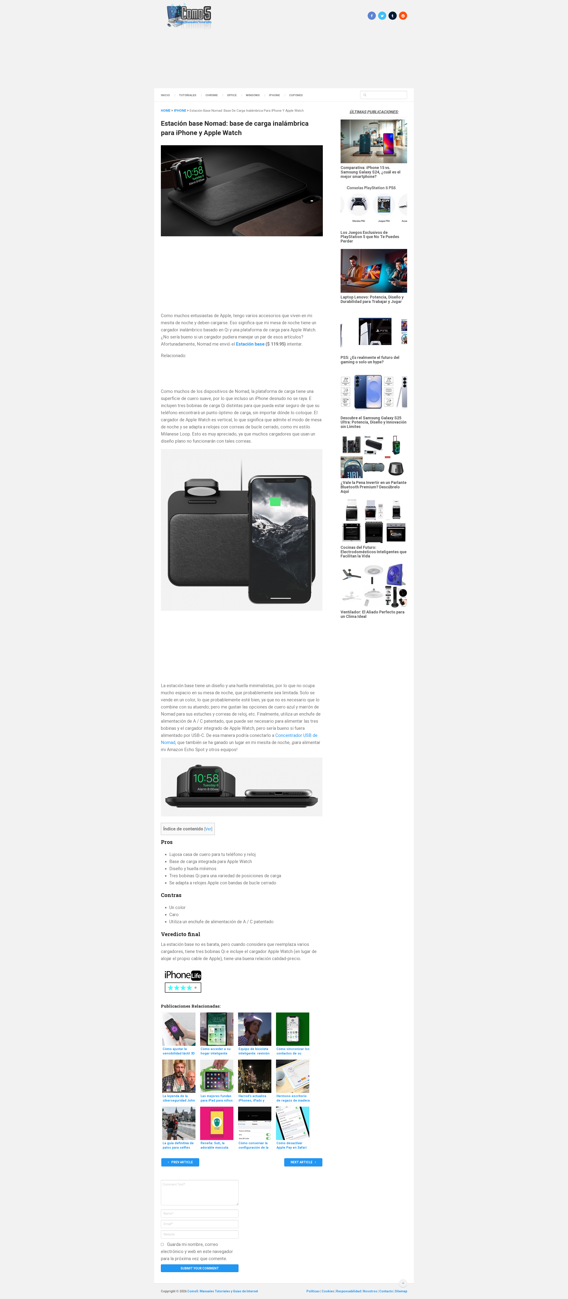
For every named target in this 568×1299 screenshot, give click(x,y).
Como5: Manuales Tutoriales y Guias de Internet (222, 1291)
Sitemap (401, 1291)
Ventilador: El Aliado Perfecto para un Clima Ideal (372, 614)
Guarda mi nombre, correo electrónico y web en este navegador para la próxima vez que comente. (197, 1251)
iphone (180, 111)
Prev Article (182, 1162)
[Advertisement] (284, 59)
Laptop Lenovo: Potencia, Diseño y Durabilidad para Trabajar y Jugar (372, 299)
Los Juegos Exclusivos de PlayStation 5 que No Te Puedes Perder (370, 237)
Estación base (250, 344)
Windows (253, 95)
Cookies (328, 1291)
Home (166, 111)
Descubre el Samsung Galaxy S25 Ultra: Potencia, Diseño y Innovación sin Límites (373, 422)
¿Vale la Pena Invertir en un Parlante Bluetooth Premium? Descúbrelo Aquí (373, 487)
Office (232, 95)
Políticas (313, 1291)
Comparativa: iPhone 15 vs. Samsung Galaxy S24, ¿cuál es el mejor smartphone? (370, 172)
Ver (208, 829)
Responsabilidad (349, 1291)
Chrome (211, 95)
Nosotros (370, 1291)
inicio (165, 95)
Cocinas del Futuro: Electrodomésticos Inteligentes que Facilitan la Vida (373, 552)
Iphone (274, 95)
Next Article (302, 1162)
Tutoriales (187, 95)
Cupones (296, 95)
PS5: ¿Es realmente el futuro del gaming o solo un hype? (370, 359)
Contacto (386, 1291)
